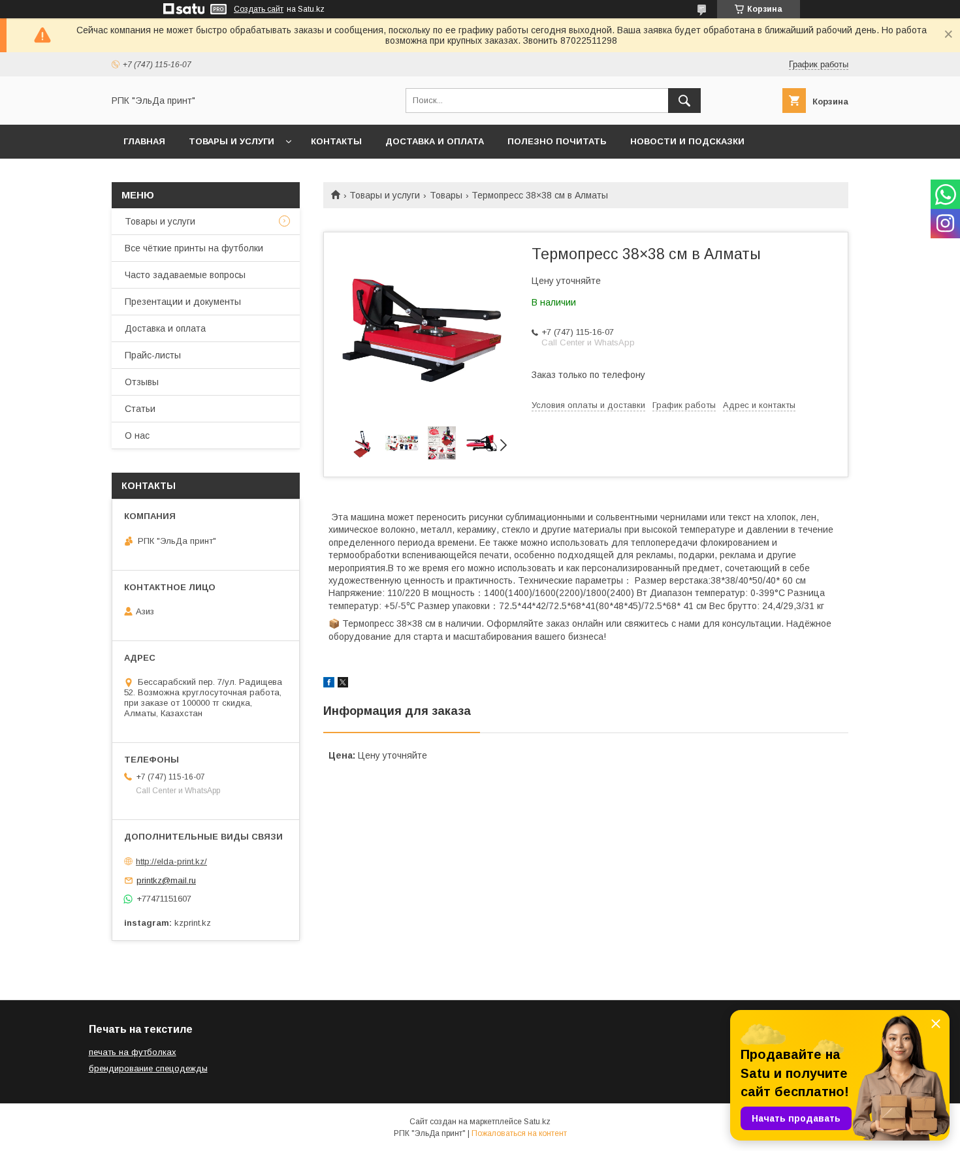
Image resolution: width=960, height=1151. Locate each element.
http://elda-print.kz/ (171, 861)
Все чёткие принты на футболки (194, 248)
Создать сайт (258, 9)
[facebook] (328, 684)
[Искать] (684, 100)
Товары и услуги (231, 141)
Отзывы (142, 382)
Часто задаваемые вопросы (185, 275)
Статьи (140, 408)
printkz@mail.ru (166, 880)
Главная (144, 141)
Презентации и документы (183, 301)
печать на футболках (132, 1052)
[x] (343, 684)
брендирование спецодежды (148, 1068)
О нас (137, 435)
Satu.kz (537, 1121)
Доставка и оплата (434, 141)
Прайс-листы (153, 355)
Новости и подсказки (687, 141)
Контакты (336, 141)
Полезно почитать (557, 141)
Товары (446, 195)
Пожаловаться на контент (519, 1133)
